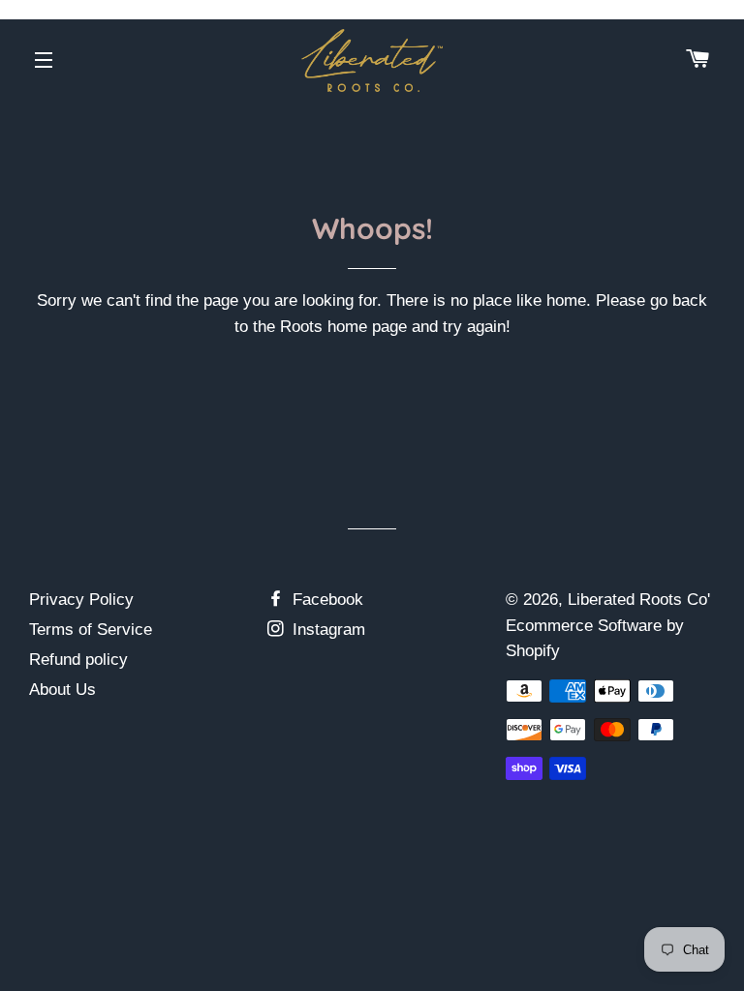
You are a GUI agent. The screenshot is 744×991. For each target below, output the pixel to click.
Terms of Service (90, 629)
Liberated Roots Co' (639, 599)
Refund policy (78, 659)
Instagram (326, 629)
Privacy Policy (81, 599)
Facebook (325, 599)
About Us (62, 689)
